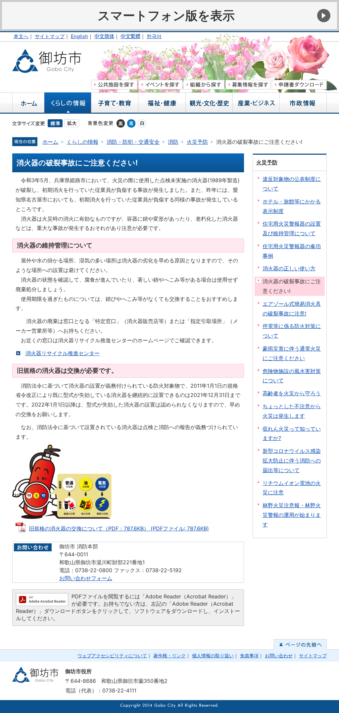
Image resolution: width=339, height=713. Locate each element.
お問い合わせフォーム (85, 578)
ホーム (50, 141)
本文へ (21, 36)
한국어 (154, 36)
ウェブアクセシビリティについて (112, 655)
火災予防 (197, 141)
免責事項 (249, 655)
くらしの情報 (82, 141)
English (79, 36)
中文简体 (104, 36)
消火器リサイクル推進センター (62, 353)
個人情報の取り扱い (213, 655)
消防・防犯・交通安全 (133, 141)
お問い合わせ (279, 655)
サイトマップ (50, 36)
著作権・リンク (169, 655)
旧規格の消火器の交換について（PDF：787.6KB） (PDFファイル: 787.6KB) (119, 528)
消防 (173, 141)
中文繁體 (130, 36)
